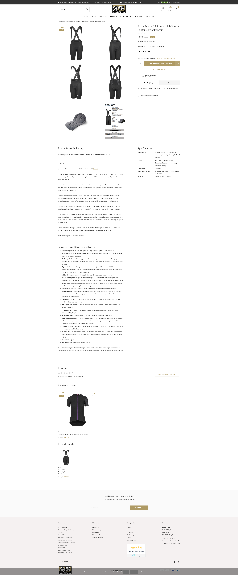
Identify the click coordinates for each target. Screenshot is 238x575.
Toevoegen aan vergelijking (149, 95)
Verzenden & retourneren (65, 537)
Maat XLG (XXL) (144, 51)
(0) (146, 33)
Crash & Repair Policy (64, 550)
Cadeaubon (149, 16)
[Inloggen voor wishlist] (177, 63)
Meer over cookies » (146, 571)
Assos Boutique (62, 527)
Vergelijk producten (97, 537)
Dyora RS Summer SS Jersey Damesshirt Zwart (73, 434)
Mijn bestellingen (97, 530)
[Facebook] (174, 562)
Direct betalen (159, 69)
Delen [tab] (170, 83)
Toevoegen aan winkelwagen (160, 63)
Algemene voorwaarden (65, 552)
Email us (65, 561)
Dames (87, 16)
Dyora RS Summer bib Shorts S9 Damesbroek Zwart (65, 472)
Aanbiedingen (115, 16)
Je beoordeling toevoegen (167, 374)
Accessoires (103, 16)
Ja (126, 571)
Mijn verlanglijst (96, 535)
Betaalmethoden (62, 545)
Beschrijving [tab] (148, 83)
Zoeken (87, 9)
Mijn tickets (95, 532)
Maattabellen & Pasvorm (65, 540)
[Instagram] (178, 562)
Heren (94, 16)
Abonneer (139, 508)
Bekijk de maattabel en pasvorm (167, 58)
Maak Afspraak (136, 16)
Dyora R (95, 169)
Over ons (60, 532)
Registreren (95, 527)
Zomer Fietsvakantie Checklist (66, 542)
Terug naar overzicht (64, 21)
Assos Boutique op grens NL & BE (131, 2)
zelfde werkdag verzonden (80, 2)
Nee (134, 571)
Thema (125, 16)
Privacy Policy (62, 547)
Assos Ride (61, 535)
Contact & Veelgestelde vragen (67, 530)
